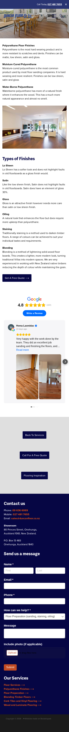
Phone (15, 595)
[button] (3, 361)
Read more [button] (22, 350)
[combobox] (34, 616)
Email (14, 579)
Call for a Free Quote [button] (34, 455)
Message (10, 625)
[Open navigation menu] (54, 16)
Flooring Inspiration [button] (34, 475)
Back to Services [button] (34, 435)
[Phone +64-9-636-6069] (62, 16)
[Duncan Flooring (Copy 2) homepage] (27, 16)
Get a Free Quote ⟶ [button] (17, 278)
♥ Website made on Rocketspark (37, 718)
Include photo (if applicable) (23, 644)
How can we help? (23, 610)
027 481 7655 (54, 4)
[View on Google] (11, 327)
